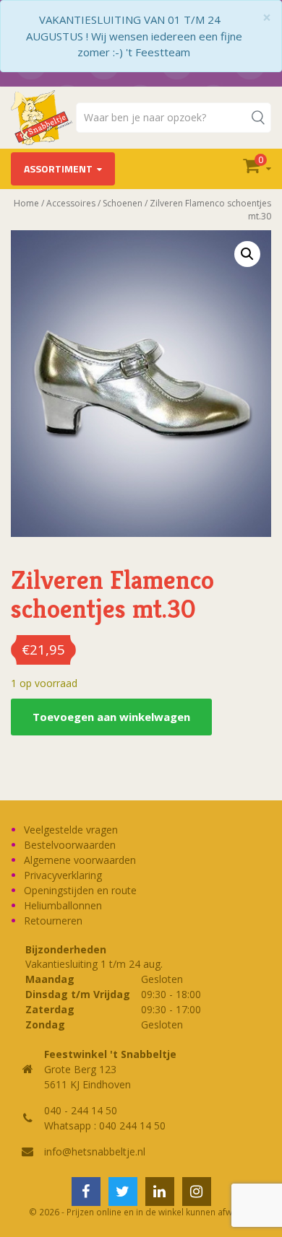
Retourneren (53, 920)
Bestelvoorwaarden (70, 845)
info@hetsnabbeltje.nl (94, 1151)
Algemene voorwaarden (80, 860)
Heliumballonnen (63, 905)
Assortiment (58, 168)
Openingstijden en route (80, 890)
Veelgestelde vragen (71, 829)
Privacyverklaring (63, 875)
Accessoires (70, 203)
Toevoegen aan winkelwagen (111, 716)
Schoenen (122, 203)
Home (26, 203)
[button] (247, 254)
